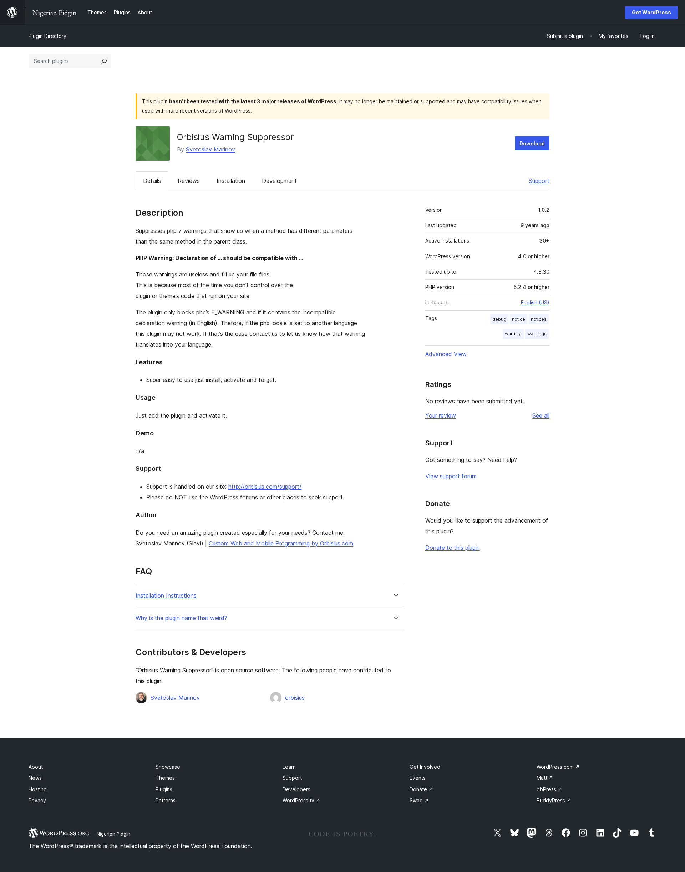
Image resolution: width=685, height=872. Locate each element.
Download (532, 143)
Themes (165, 778)
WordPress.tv (301, 800)
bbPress (549, 789)
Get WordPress (651, 12)
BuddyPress (554, 800)
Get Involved (425, 767)
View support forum (451, 476)
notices (539, 319)
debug (499, 319)
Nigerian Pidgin (113, 834)
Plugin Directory (47, 36)
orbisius (295, 697)
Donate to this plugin (452, 547)
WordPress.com (558, 767)
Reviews (189, 180)
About (36, 767)
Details (152, 180)
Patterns (166, 800)
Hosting (38, 789)
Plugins (164, 789)
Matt (545, 778)
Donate (421, 789)
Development (279, 180)
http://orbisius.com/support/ (264, 486)
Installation (231, 180)
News (35, 778)
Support (539, 180)
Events (418, 778)
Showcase (168, 767)
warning (513, 333)
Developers (296, 789)
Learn (289, 767)
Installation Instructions (166, 595)
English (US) (535, 302)
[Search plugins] (104, 61)
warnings (537, 333)
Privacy (37, 800)
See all (540, 415)
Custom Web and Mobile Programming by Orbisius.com (281, 543)
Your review (440, 415)
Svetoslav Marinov (210, 149)
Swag (419, 800)
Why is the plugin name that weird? (181, 618)
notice (518, 319)
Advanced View (446, 354)
